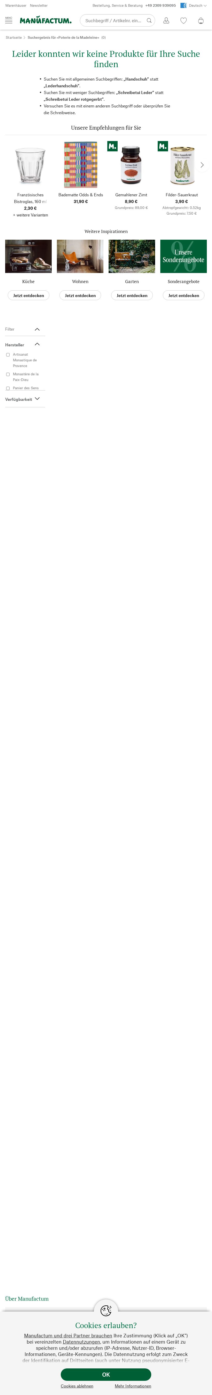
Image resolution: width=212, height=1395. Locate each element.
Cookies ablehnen (77, 1385)
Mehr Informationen (133, 1385)
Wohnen (80, 281)
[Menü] (9, 20)
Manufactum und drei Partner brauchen (68, 1335)
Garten (132, 281)
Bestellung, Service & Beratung (134, 5)
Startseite (14, 37)
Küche (28, 281)
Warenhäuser (15, 5)
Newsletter (39, 5)
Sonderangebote (184, 281)
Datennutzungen (81, 1342)
